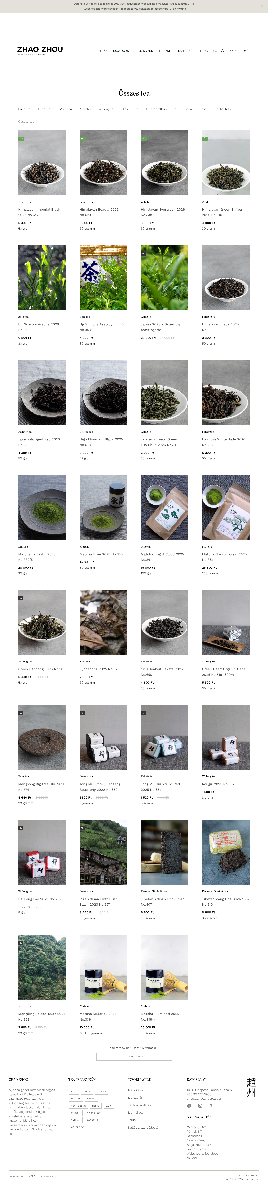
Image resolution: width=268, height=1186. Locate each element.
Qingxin (75, 1113)
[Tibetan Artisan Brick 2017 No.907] (164, 852)
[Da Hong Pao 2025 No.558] (42, 852)
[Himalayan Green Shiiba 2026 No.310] (226, 162)
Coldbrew (77, 1127)
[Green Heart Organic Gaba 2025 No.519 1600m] (226, 622)
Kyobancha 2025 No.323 (99, 669)
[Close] (262, 6)
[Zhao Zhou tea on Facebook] (189, 1105)
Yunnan (75, 1120)
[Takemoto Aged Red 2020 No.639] (42, 392)
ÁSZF (32, 1176)
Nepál (95, 1106)
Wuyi (109, 1106)
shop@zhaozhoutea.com (205, 1098)
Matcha (85, 109)
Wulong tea (107, 109)
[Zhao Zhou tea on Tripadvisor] (211, 1105)
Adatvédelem (48, 1176)
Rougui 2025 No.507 (218, 784)
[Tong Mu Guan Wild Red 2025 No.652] (164, 737)
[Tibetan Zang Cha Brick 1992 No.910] (226, 852)
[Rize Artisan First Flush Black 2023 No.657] (103, 852)
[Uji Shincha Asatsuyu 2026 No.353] (103, 277)
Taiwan (101, 1092)
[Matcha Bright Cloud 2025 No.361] (164, 507)
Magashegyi (94, 1113)
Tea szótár (135, 1097)
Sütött (91, 1099)
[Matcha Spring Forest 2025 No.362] (226, 507)
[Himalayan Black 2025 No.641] (226, 277)
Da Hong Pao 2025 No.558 (39, 899)
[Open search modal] (222, 51)
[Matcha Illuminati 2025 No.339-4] (164, 967)
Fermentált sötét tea (161, 109)
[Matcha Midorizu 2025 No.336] (103, 967)
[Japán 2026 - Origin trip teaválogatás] (164, 277)
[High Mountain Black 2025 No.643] (103, 392)
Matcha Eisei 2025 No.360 (101, 554)
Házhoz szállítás (139, 1105)
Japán (87, 1092)
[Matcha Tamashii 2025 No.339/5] (42, 507)
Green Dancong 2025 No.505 (41, 669)
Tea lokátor (135, 1090)
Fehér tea (45, 109)
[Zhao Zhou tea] (40, 51)
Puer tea (24, 109)
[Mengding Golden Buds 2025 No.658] (42, 967)
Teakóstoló (223, 109)
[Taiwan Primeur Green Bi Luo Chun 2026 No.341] (164, 392)
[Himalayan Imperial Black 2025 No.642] (42, 162)
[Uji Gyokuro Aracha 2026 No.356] (42, 277)
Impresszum (16, 1176)
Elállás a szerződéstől (143, 1127)
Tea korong (78, 1106)
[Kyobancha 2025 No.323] (103, 622)
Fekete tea (130, 109)
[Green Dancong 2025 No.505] (42, 622)
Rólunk (132, 1120)
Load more (134, 1056)
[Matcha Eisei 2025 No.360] (103, 507)
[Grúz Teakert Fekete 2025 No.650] (164, 622)
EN (215, 50)
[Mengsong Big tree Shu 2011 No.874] (42, 737)
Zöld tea (66, 109)
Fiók (233, 50)
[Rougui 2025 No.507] (226, 737)
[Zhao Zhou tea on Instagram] (200, 1105)
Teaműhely (135, 1112)
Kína (74, 1092)
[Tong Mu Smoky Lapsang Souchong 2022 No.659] (103, 737)
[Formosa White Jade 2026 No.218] (226, 392)
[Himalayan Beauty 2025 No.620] (103, 162)
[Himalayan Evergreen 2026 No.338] (164, 162)
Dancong (92, 1120)
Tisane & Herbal (195, 109)
